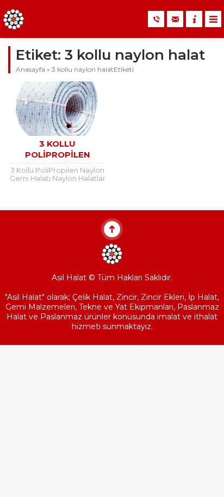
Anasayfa (30, 69)
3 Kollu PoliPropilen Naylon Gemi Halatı (57, 155)
